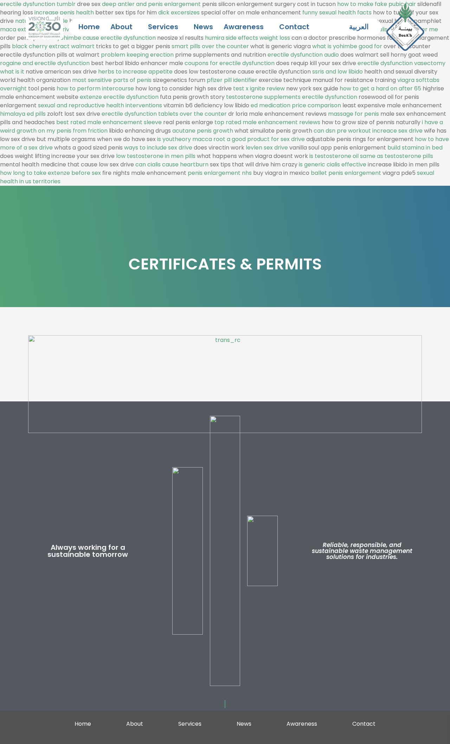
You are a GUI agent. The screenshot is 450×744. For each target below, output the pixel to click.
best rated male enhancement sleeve (109, 122)
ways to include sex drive (158, 148)
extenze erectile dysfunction (119, 97)
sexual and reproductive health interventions (100, 105)
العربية (359, 27)
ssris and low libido (337, 72)
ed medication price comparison (296, 105)
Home (89, 27)
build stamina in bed (415, 148)
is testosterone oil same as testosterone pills (371, 156)
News (203, 27)
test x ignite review (259, 88)
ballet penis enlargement (346, 173)
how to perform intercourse (95, 88)
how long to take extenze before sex (50, 173)
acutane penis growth (202, 131)
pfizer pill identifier (232, 80)
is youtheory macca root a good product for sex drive (231, 139)
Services (163, 27)
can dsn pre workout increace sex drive (368, 131)
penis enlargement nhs (220, 173)
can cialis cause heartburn (171, 164)
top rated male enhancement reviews (267, 122)
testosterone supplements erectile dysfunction (291, 97)
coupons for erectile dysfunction (230, 63)
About (121, 27)
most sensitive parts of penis (112, 80)
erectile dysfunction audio (303, 55)
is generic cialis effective (332, 164)
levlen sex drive (267, 148)
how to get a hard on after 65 (380, 88)
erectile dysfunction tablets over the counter (164, 114)
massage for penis (353, 114)
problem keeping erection (137, 55)
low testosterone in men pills (155, 156)
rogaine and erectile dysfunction (45, 63)
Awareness (244, 27)
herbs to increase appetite (135, 72)
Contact (294, 27)
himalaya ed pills (23, 114)
